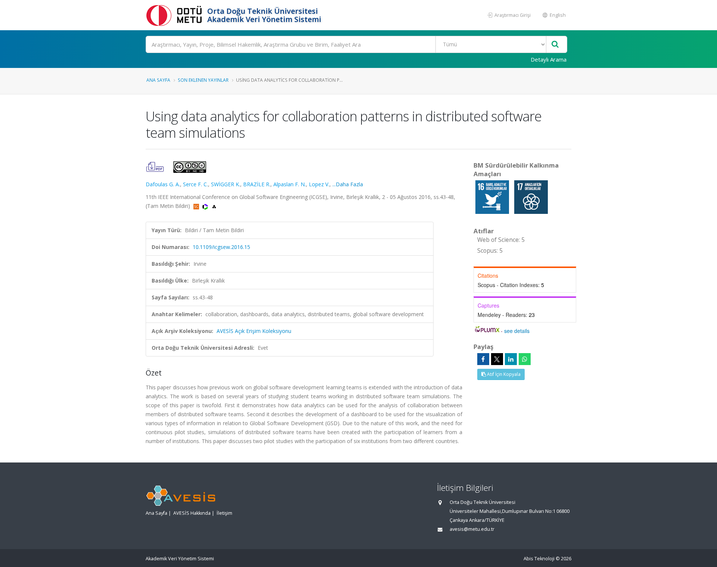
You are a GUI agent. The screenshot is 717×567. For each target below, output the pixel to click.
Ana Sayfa (158, 80)
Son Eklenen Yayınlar (203, 80)
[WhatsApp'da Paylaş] (525, 359)
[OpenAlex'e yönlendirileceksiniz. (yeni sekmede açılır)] (214, 205)
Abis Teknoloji (539, 558)
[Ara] (555, 44)
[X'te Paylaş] (497, 359)
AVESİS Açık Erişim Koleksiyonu (254, 330)
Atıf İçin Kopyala (503, 374)
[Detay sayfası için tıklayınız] (493, 196)
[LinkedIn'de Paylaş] (511, 359)
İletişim (224, 513)
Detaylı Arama (549, 59)
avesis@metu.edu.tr (472, 529)
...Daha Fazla (347, 184)
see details (517, 330)
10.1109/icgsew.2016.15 (221, 246)
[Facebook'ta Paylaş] (483, 359)
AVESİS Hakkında (192, 513)
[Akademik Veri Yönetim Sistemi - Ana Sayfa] (175, 15)
